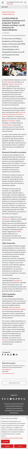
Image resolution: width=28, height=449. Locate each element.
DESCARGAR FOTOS (14, 383)
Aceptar (20, 446)
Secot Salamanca (7, 125)
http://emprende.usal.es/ (8, 373)
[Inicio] (15, 3)
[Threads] (21, 399)
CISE (14, 301)
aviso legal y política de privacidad (12, 438)
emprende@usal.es (7, 369)
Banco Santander (9, 121)
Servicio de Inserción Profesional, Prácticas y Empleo (13, 114)
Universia (5, 340)
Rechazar (7, 446)
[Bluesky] (19, 399)
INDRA (18, 231)
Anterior (5, 69)
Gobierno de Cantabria (18, 309)
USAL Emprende (9, 82)
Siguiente (23, 69)
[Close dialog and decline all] (27, 417)
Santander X (17, 280)
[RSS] (24, 399)
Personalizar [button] (5, 441)
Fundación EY (6, 219)
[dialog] (14, 432)
